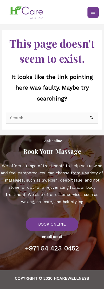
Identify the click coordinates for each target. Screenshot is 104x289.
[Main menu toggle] (93, 12)
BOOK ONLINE (52, 224)
